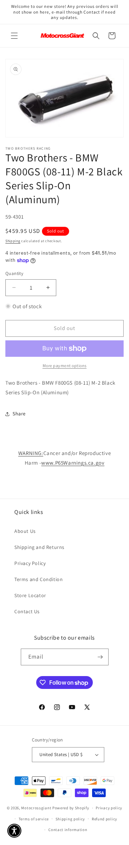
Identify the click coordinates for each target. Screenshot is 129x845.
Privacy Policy (30, 563)
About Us (25, 531)
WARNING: (30, 453)
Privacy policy (109, 807)
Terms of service (34, 818)
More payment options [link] (65, 365)
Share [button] (19, 413)
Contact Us (27, 611)
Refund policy (104, 818)
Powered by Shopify (70, 807)
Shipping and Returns (39, 547)
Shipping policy (70, 818)
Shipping (12, 241)
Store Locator (30, 595)
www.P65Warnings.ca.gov (72, 462)
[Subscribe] (100, 657)
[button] (14, 36)
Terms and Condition (38, 579)
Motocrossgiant (36, 807)
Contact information (67, 829)
